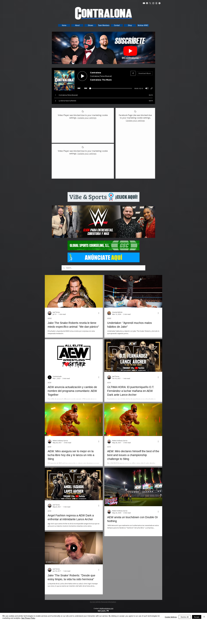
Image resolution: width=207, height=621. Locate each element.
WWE (50, 318)
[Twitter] (150, 3)
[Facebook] (147, 3)
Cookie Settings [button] (171, 617)
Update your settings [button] (86, 117)
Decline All (185, 617)
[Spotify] (159, 3)
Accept (196, 617)
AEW (49, 383)
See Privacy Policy (28, 618)
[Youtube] (144, 3)
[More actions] (99, 313)
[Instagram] (153, 3)
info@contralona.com (106, 608)
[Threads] (156, 3)
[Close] (204, 617)
